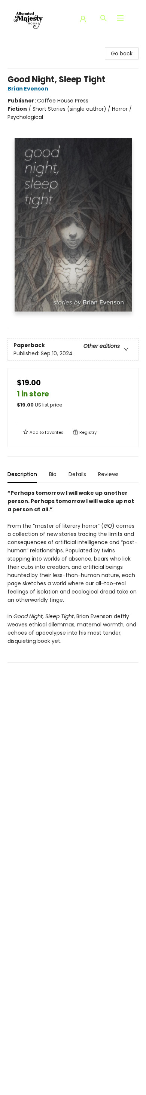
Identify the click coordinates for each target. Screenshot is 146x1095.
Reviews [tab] (108, 474)
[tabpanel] (73, 576)
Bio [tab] (53, 474)
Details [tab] (77, 474)
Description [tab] (22, 474)
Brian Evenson (27, 88)
